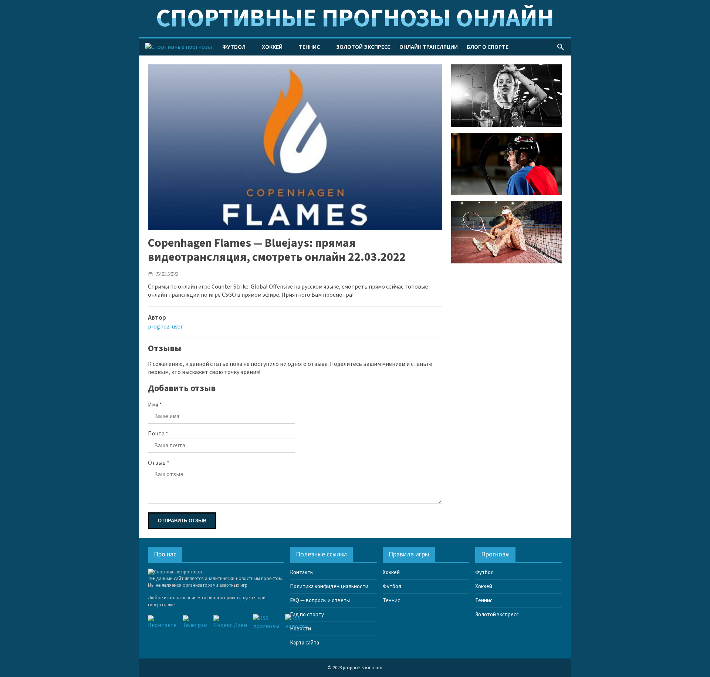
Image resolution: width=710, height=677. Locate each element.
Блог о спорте (487, 47)
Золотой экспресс (363, 47)
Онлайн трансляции (428, 47)
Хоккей (272, 47)
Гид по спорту (307, 615)
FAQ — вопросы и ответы (320, 600)
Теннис (309, 47)
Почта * (158, 434)
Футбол (234, 47)
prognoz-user (165, 327)
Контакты (302, 572)
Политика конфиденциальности (329, 586)
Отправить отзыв (182, 520)
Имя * (155, 405)
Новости (300, 629)
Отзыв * (158, 463)
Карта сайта (304, 643)
